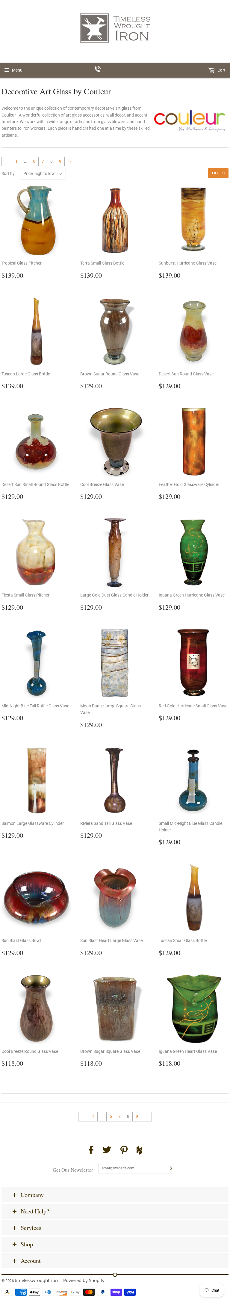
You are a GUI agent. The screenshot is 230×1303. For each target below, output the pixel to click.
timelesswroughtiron (36, 1280)
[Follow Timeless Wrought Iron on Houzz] (139, 1151)
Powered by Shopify (84, 1280)
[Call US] (115, 70)
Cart (221, 70)
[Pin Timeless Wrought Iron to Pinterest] (124, 1151)
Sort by (8, 173)
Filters (218, 173)
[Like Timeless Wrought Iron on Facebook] (91, 1151)
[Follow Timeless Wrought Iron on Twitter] (107, 1151)
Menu (17, 70)
